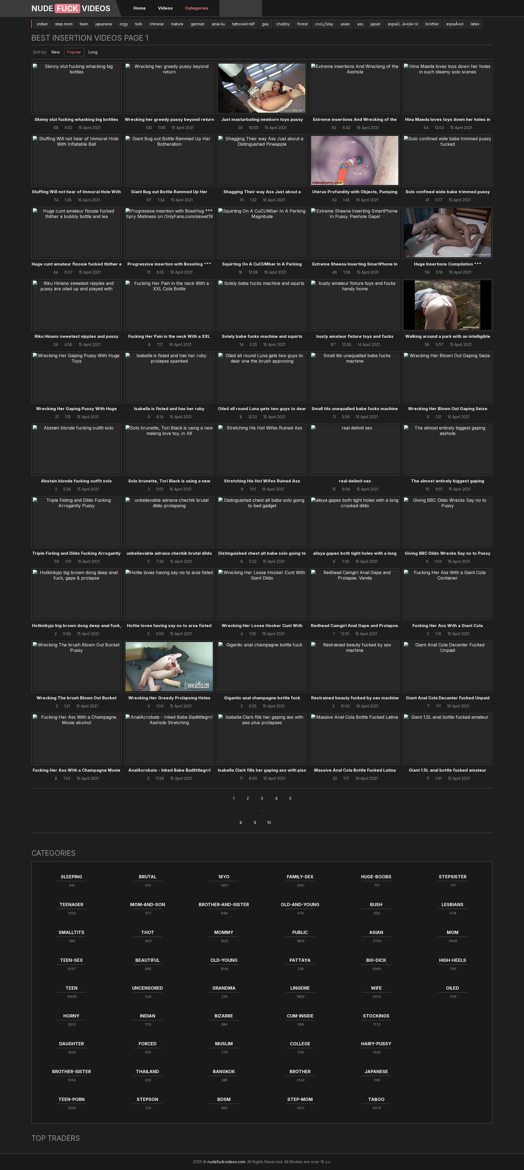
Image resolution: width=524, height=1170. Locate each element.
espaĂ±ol (454, 24)
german (197, 24)
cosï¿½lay (324, 24)
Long (92, 52)
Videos (165, 8)
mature (177, 24)
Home (139, 8)
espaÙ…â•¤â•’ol (403, 24)
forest (302, 24)
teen (84, 24)
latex (475, 24)
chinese (157, 24)
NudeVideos (70, 8)
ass (360, 24)
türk (138, 24)
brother (432, 24)
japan (375, 24)
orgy (124, 24)
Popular (74, 52)
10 (269, 822)
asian (345, 24)
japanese (104, 24)
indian (42, 24)
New (56, 52)
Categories (197, 8)
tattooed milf (243, 24)
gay (265, 24)
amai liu (218, 24)
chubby (283, 24)
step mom (64, 24)
